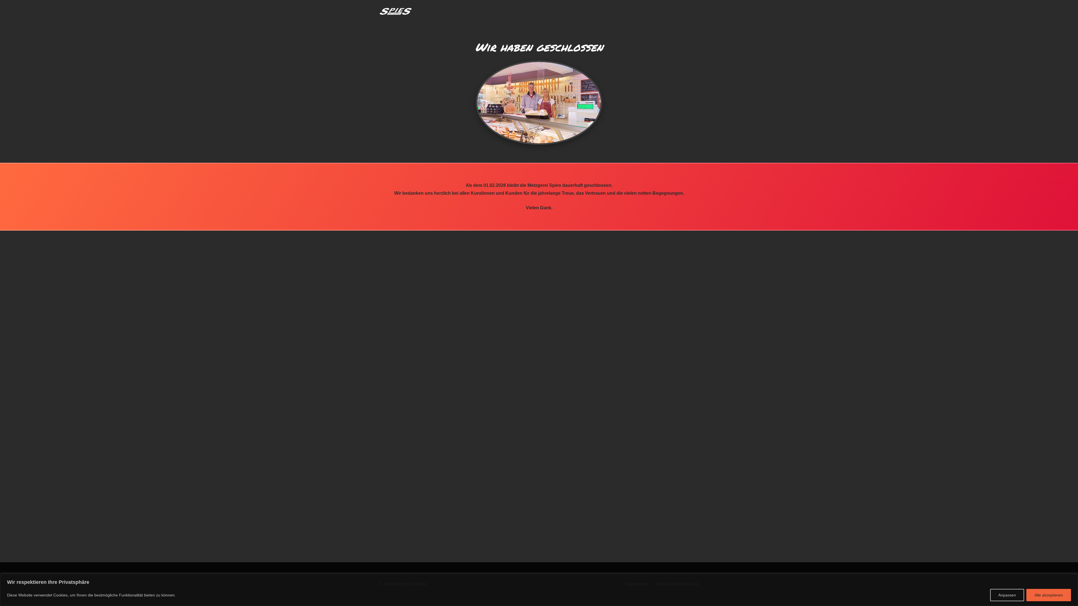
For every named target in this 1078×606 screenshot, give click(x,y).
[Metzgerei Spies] (395, 11)
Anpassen (1007, 595)
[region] (539, 590)
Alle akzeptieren (1048, 595)
